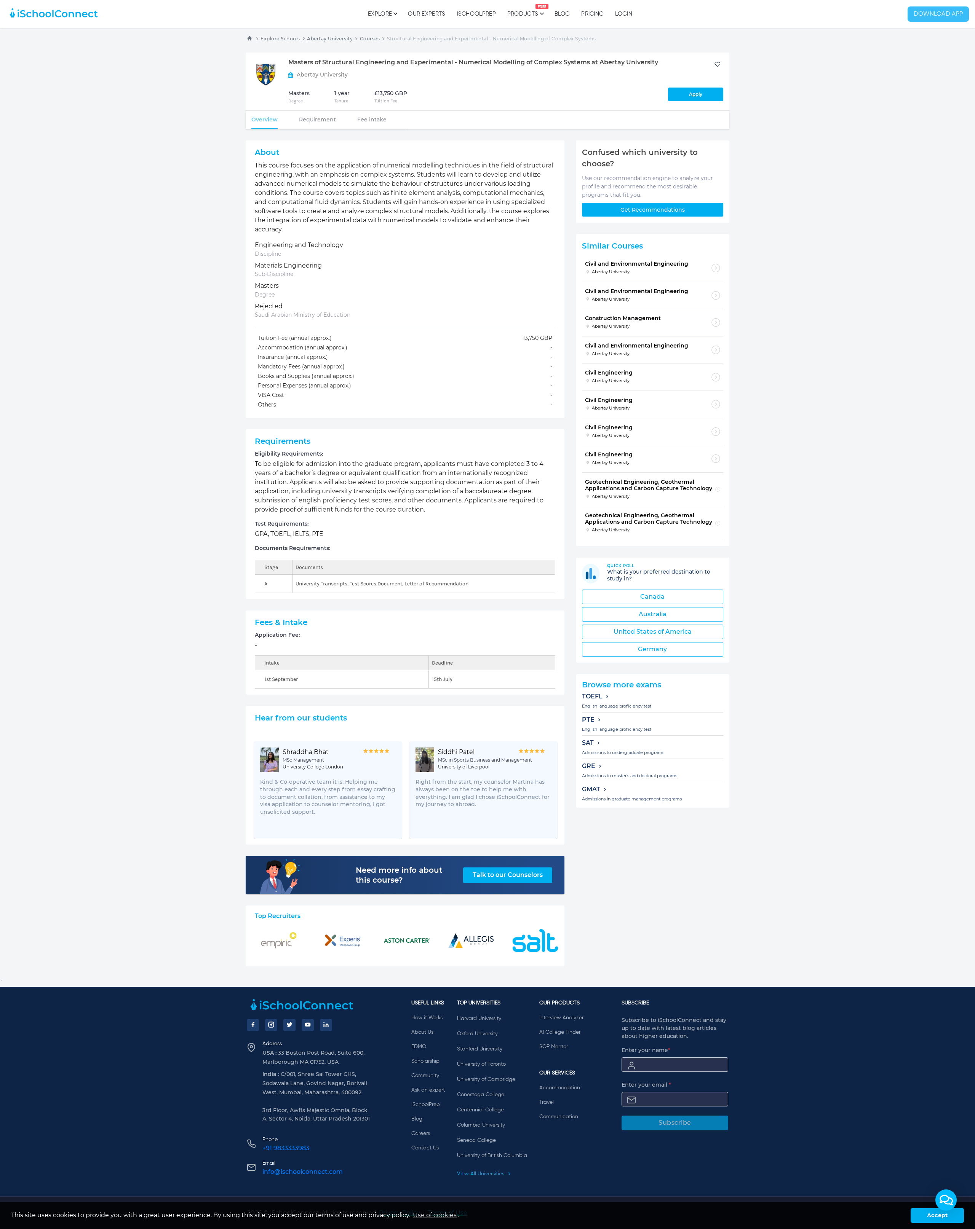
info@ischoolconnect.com (302, 1171)
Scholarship (425, 1061)
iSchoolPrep (476, 14)
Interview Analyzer (561, 1017)
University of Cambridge (486, 1079)
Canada (652, 596)
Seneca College (476, 1140)
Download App (938, 14)
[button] (946, 1200)
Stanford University (479, 1049)
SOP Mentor (553, 1046)
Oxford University (477, 1033)
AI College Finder (559, 1032)
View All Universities (481, 1173)
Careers (420, 1133)
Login (623, 14)
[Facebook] (253, 1025)
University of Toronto (481, 1064)
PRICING (592, 14)
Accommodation (559, 1087)
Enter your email (646, 1084)
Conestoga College (480, 1094)
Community (425, 1075)
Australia (653, 614)
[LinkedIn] (326, 1025)
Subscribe (675, 1122)
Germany (652, 649)
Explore (380, 14)
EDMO (418, 1046)
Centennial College (480, 1110)
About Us (422, 1032)
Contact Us (425, 1148)
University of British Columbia (492, 1155)
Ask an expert (428, 1090)
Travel (546, 1102)
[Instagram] (271, 1025)
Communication (558, 1116)
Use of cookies (435, 1215)
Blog (562, 14)
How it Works (427, 1017)
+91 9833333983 (285, 1148)
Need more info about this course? (399, 875)
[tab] (264, 119)
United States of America (653, 631)
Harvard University (479, 1018)
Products (522, 11)
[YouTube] (308, 1025)
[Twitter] (289, 1025)
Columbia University (481, 1125)
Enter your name (646, 1050)
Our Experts (426, 14)
